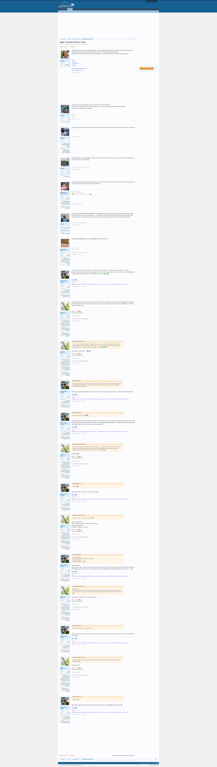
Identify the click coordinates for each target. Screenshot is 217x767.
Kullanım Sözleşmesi (154, 765)
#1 (134, 72)
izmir (69, 119)
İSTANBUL (68, 198)
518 (69, 254)
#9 (134, 320)
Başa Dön (154, 763)
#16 (134, 578)
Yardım (144, 763)
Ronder (62, 168)
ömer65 (62, 115)
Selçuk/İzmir (67, 64)
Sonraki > (73, 46)
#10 (134, 363)
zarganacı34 (63, 249)
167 (69, 140)
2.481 (68, 316)
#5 (134, 204)
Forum (69, 9)
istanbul (68, 255)
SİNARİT (62, 138)
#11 (134, 401)
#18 (134, 644)
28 (69, 63)
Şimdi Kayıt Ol (147, 68)
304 (69, 226)
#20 (134, 714)
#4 (134, 169)
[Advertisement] (97, 25)
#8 (134, 286)
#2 (134, 119)
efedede (78, 44)
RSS (157, 763)
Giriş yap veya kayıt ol (151, 1)
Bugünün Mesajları (63, 11)
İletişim (141, 763)
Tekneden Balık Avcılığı (67, 44)
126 (69, 285)
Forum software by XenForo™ (70, 765)
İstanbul (68, 317)
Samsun (68, 172)
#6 (134, 224)
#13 (134, 465)
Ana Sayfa (64, 9)
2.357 (68, 197)
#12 (134, 433)
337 (69, 170)
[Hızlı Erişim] (134, 39)
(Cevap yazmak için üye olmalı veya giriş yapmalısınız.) (123, 755)
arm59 (62, 224)
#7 (134, 254)
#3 (134, 136)
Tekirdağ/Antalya (66, 227)
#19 (134, 677)
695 (69, 117)
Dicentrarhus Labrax (63, 281)
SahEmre (62, 312)
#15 (134, 539)
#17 (134, 609)
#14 (134, 501)
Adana (68, 287)
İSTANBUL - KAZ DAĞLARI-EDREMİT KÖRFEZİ (66, 144)
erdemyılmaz (63, 192)
